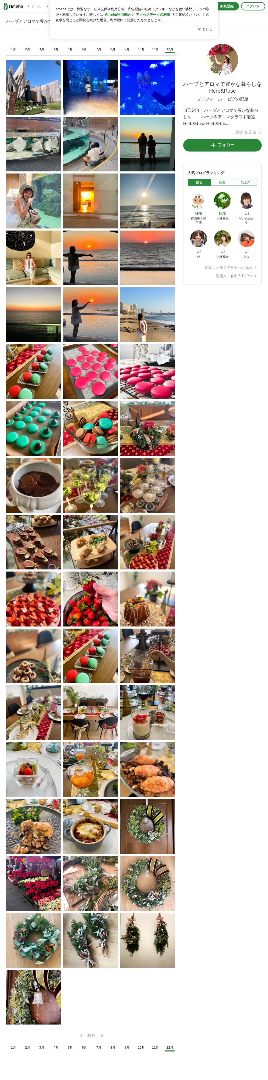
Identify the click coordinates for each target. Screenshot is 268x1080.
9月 (127, 49)
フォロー (226, 145)
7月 (98, 49)
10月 (141, 49)
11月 (155, 49)
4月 (56, 49)
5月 (70, 49)
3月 (41, 49)
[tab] (199, 182)
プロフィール (209, 99)
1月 (13, 49)
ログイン (253, 6)
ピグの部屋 (237, 99)
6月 (84, 49)
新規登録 (227, 6)
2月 (27, 49)
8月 (112, 49)
